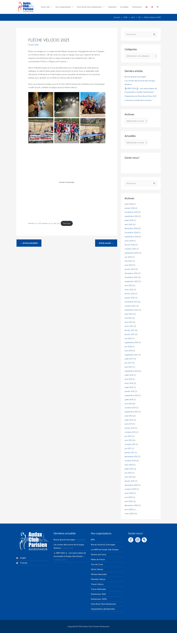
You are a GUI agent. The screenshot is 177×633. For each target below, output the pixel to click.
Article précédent (29, 243)
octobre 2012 (130, 432)
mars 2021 (129, 326)
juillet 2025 (129, 220)
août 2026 (129, 204)
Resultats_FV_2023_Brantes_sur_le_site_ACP (44, 223)
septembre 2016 (131, 371)
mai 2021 (128, 318)
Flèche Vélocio (97, 569)
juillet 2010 (129, 469)
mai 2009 (128, 497)
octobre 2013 (130, 407)
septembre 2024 (131, 236)
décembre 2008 (131, 505)
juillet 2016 (129, 375)
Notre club (45, 7)
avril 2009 (129, 501)
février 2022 (130, 293)
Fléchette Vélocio (98, 579)
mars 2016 (129, 383)
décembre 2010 (131, 456)
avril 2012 (128, 440)
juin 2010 (128, 473)
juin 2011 (128, 448)
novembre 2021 (131, 302)
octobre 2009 (130, 489)
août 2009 (129, 493)
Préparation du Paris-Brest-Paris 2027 (141, 96)
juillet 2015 (129, 387)
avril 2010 (128, 477)
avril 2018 (128, 351)
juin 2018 (128, 346)
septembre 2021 (131, 310)
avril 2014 (128, 403)
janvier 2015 (129, 391)
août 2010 (129, 465)
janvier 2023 (130, 269)
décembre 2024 (131, 228)
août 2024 (129, 241)
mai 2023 (128, 261)
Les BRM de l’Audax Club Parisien (104, 549)
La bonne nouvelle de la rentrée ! (138, 100)
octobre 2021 (130, 306)
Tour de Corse (97, 564)
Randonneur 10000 (99, 599)
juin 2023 (128, 257)
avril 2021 (128, 322)
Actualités (124, 7)
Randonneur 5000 (98, 594)
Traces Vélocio (97, 584)
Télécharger (67, 223)
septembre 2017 (131, 355)
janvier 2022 (130, 298)
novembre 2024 (131, 232)
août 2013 (129, 416)
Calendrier (112, 7)
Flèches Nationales (99, 574)
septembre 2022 (131, 281)
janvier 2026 (130, 208)
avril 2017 (128, 367)
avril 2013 (128, 424)
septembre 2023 (131, 253)
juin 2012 (128, 436)
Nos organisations (63, 7)
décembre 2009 (131, 485)
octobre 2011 (130, 444)
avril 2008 (129, 509)
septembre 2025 (131, 216)
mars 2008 (129, 513)
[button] (158, 7)
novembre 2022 (131, 277)
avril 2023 (129, 265)
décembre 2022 (131, 273)
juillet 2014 (129, 399)
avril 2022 (129, 285)
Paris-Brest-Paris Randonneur (89, 7)
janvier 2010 (130, 481)
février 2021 (129, 330)
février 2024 (130, 245)
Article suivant (106, 243)
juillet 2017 (129, 359)
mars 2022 (129, 289)
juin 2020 (128, 338)
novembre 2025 (131, 212)
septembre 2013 (131, 412)
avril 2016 (128, 379)
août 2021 (129, 314)
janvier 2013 (129, 428)
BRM (93, 540)
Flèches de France (98, 554)
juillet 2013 (129, 420)
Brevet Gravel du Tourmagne (103, 544)
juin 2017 (128, 363)
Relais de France (98, 559)
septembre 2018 (131, 342)
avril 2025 (129, 224)
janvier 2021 (129, 334)
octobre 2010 (130, 460)
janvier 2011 (129, 452)
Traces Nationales (98, 589)
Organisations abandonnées (103, 609)
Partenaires (137, 7)
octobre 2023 (130, 249)
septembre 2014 (131, 395)
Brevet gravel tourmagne (135, 77)
